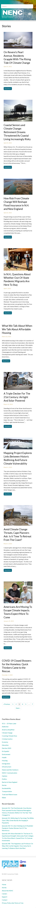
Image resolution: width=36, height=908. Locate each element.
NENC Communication (9, 773)
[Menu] (29, 13)
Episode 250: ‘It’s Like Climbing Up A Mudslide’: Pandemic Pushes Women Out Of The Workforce (17, 828)
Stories (4, 785)
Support (4, 897)
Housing (4, 760)
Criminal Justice (7, 739)
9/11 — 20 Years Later (9, 723)
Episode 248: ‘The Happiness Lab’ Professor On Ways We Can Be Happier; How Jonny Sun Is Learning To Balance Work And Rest (17, 846)
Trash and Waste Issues (9, 794)
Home (4, 884)
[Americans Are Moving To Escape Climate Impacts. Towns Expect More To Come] (18, 592)
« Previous (6, 704)
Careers (4, 894)
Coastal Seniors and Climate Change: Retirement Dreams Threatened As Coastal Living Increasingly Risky (17, 132)
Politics (4, 779)
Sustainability (6, 788)
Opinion (4, 776)
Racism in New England (9, 782)
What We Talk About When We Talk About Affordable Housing (17, 329)
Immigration (6, 764)
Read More (8, 88)
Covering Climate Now (9, 736)
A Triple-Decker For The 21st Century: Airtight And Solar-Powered (17, 397)
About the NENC (7, 891)
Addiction (5, 726)
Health (4, 757)
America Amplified (8, 730)
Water (4, 797)
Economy (5, 742)
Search (31, 3)
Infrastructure (6, 767)
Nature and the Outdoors (10, 770)
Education (5, 745)
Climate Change (7, 733)
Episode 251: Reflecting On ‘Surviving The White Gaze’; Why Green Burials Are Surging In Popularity (18, 820)
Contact (4, 900)
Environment (6, 754)
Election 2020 (6, 748)
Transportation (7, 791)
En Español (5, 751)
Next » (18, 708)
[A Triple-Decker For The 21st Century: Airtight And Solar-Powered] (18, 381)
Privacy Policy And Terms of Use (12, 903)
